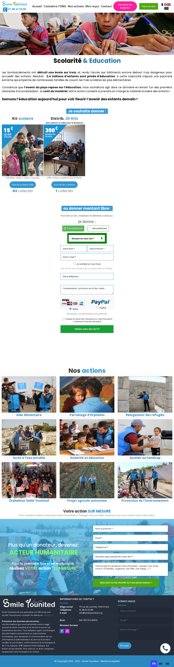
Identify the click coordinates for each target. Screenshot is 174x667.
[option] (160, 663)
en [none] (167, 663)
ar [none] (160, 663)
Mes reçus (92, 6)
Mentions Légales (110, 661)
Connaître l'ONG (55, 6)
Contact (106, 6)
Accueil (37, 6)
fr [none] (153, 663)
